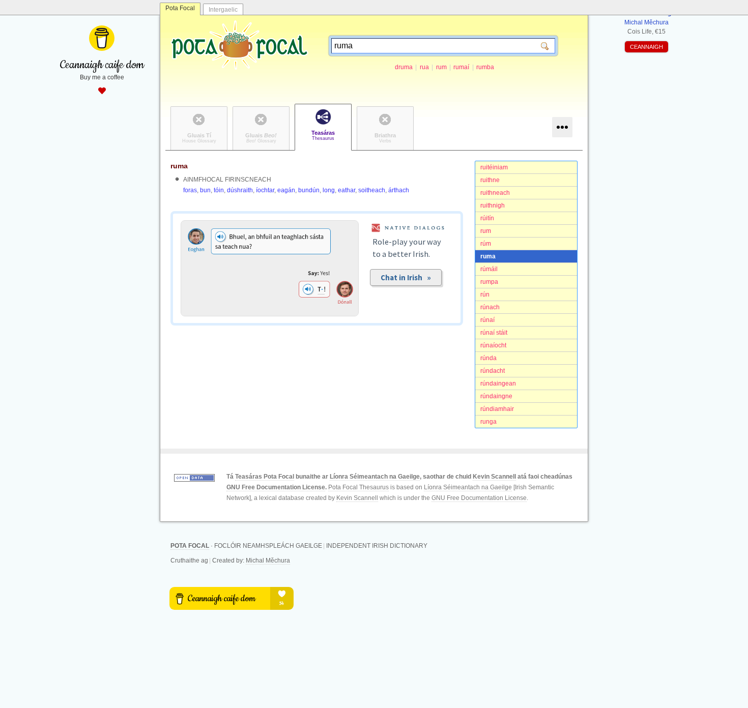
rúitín (487, 218)
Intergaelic (223, 9)
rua (424, 67)
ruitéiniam (494, 167)
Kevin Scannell (494, 476)
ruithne (490, 180)
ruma (488, 256)
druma (404, 67)
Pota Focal (180, 8)
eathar (346, 190)
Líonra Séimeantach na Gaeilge (375, 476)
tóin (219, 190)
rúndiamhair (497, 408)
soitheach (371, 190)
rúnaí (487, 319)
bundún (309, 190)
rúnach (490, 307)
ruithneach (495, 192)
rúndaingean (498, 383)
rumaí (461, 67)
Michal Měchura (268, 560)
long (329, 190)
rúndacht (492, 370)
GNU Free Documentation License (275, 487)
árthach (398, 190)
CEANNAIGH (646, 47)
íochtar (265, 190)
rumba (485, 67)
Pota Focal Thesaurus (358, 487)
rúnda (488, 358)
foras (190, 190)
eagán (286, 190)
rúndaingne (496, 396)
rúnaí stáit (493, 332)
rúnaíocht (493, 345)
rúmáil (489, 269)
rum (441, 67)
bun (205, 190)
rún (485, 294)
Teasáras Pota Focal (264, 476)
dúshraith (240, 190)
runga (488, 421)
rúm (485, 243)
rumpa (489, 281)
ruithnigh (492, 205)
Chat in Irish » (406, 277)
